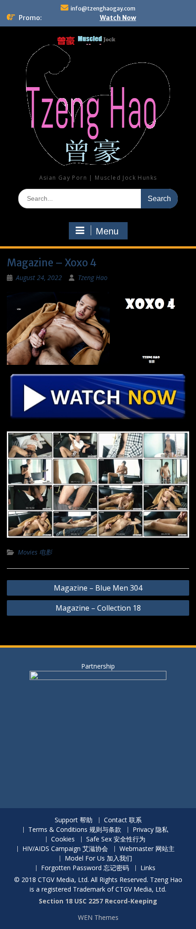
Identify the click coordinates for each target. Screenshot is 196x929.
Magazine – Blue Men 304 (98, 588)
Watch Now (118, 18)
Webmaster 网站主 (147, 849)
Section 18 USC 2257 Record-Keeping (98, 901)
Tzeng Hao (93, 277)
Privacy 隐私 (150, 830)
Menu (107, 231)
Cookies (63, 839)
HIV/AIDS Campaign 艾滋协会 (65, 849)
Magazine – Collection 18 (98, 608)
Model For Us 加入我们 (98, 859)
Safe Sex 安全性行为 (115, 839)
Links (147, 868)
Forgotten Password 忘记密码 (85, 868)
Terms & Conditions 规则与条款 (74, 830)
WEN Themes (98, 917)
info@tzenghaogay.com (103, 8)
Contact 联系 (123, 820)
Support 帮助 (74, 820)
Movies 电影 (35, 552)
